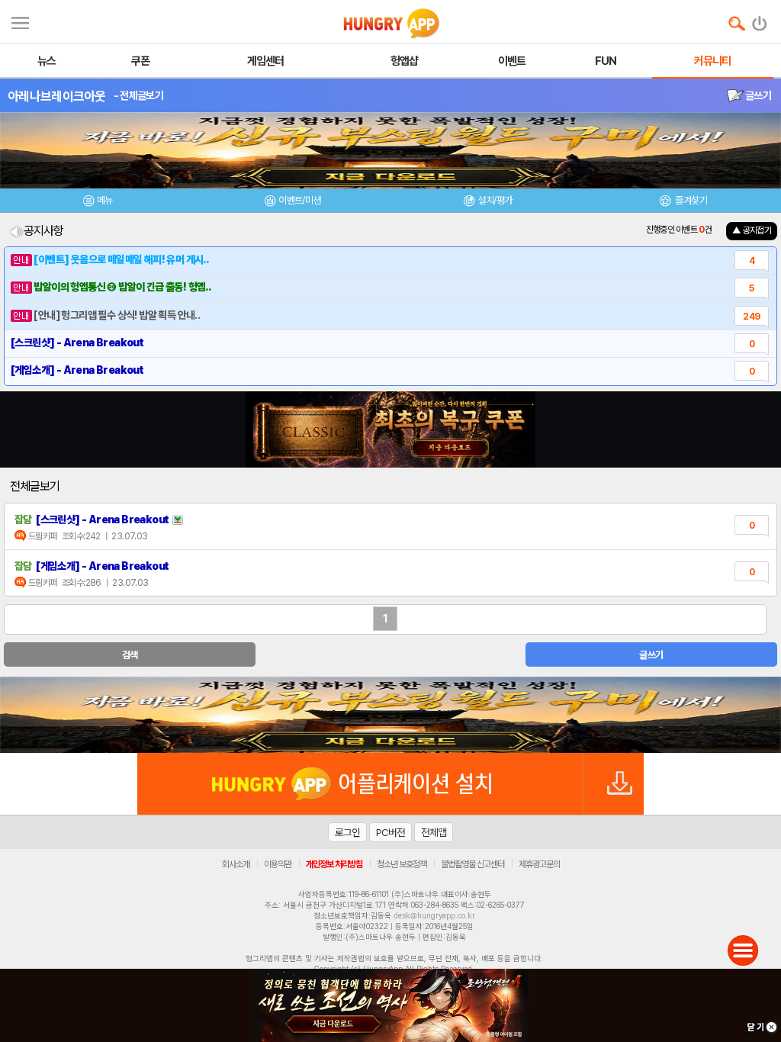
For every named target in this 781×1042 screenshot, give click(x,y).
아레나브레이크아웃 (57, 96)
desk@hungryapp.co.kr (434, 915)
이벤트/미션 (299, 200)
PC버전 (390, 832)
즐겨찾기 (690, 200)
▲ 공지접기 (751, 230)
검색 (130, 655)
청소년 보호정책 (401, 864)
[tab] (97, 202)
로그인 (347, 832)
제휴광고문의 (539, 864)
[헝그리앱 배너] (390, 715)
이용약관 (277, 864)
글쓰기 (757, 95)
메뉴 (105, 200)
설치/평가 (494, 200)
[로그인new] (760, 20)
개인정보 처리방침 (334, 864)
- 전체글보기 (138, 95)
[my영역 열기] (20, 21)
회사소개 (235, 864)
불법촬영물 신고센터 (472, 864)
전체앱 (433, 832)
